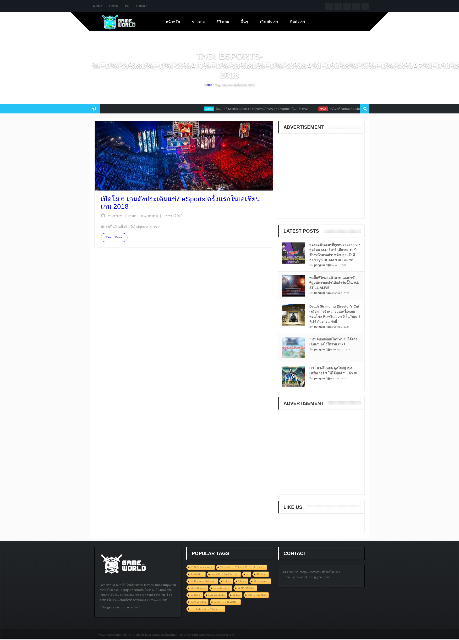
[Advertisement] (319, 180)
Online (113, 6)
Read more (114, 237)
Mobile (97, 6)
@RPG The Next (257, 595)
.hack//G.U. (197, 574)
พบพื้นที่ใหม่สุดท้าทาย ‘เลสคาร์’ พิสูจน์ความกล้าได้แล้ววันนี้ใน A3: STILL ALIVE (334, 283)
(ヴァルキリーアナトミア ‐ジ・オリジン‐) (242, 567)
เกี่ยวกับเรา (269, 21)
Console (141, 6)
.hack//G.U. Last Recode (224, 574)
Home (208, 85)
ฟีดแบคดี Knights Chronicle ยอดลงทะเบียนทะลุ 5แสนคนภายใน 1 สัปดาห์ (249, 108)
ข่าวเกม (198, 21)
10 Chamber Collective (203, 581)
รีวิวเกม (223, 21)
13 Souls (195, 595)
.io (247, 574)
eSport (132, 216)
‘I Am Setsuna (198, 602)
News (310, 108)
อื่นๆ (244, 21)
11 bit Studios (198, 588)
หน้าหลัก (173, 21)
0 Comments (149, 216)
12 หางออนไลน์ (246, 588)
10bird (226, 581)
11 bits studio (261, 581)
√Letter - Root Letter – (226, 602)
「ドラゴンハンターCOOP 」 (206, 608)
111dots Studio (216, 595)
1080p (236, 595)
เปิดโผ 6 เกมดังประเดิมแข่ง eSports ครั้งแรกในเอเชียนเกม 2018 (180, 202)
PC (127, 6)
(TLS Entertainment (201, 567)
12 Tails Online (221, 588)
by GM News (115, 216)
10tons (242, 581)
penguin (319, 265)
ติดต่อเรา (297, 21)
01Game (261, 574)
